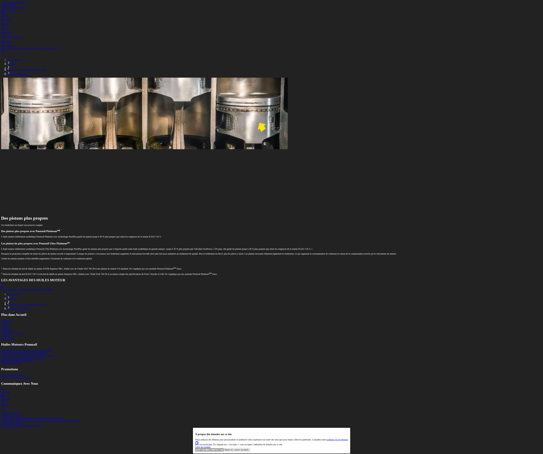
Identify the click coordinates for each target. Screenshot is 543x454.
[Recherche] (271, 51)
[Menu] (271, 54)
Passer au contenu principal (13, 2)
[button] (271, 17)
